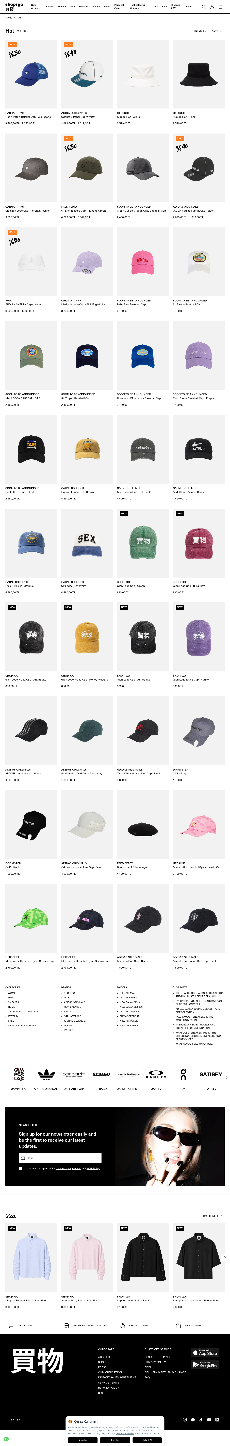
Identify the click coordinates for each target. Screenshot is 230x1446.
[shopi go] (14, 7)
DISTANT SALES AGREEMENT (117, 1377)
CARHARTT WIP (72, 1016)
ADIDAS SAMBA (128, 997)
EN (19, 1419)
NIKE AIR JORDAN (129, 1025)
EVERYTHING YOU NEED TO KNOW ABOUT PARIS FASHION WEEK (199, 1003)
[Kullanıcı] (212, 7)
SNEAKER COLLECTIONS (22, 1025)
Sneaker (83, 6)
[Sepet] (221, 7)
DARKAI (68, 1025)
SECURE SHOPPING (157, 1357)
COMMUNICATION (110, 1372)
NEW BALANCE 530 (130, 1002)
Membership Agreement (68, 1168)
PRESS (102, 1367)
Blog (101, 1392)
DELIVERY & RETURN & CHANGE (165, 1372)
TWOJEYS (69, 1030)
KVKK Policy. (93, 1168)
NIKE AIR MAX (127, 993)
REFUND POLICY (108, 1387)
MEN (11, 997)
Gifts (155, 6)
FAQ (147, 1377)
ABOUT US (104, 1357)
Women (62, 6)
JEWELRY (13, 1016)
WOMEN (13, 993)
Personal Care (119, 7)
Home (107, 6)
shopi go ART (175, 7)
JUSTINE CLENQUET (75, 1021)
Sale (164, 6)
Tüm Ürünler (210, 1216)
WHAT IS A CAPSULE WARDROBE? (194, 1044)
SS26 (189, 6)
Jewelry (96, 6)
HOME (11, 1007)
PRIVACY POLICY (155, 1362)
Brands (50, 6)
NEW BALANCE (72, 1007)
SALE (11, 1021)
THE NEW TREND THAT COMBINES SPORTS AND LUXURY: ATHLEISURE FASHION (200, 995)
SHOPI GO (69, 993)
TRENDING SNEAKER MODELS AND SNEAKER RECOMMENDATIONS (195, 1026)
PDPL (148, 1367)
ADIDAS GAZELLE (129, 1011)
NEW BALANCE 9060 (131, 1007)
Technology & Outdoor (137, 7)
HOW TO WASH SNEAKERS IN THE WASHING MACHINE (194, 1019)
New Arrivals (35, 7)
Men (72, 6)
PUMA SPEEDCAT (129, 1016)
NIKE (67, 997)
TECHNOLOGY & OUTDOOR (23, 1011)
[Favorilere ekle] (53, 44)
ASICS (67, 1011)
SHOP (102, 1362)
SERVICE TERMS (108, 1382)
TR (12, 1419)
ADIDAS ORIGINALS (75, 1002)
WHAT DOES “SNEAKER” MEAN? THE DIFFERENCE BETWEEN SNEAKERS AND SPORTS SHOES (198, 1036)
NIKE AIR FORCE (129, 1021)
